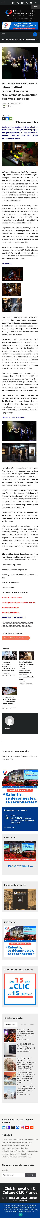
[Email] (10, 118)
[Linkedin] (8, 1127)
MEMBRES (33, 1198)
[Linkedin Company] (13, 2)
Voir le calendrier (9, 827)
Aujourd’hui (10, 1024)
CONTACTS (22, 1201)
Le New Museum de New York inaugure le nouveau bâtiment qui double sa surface (26, 1090)
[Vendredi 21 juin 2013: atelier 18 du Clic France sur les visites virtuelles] (9, 691)
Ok (21, 1215)
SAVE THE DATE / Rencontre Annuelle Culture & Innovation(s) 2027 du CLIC (23, 820)
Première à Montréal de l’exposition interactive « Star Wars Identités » (8, 666)
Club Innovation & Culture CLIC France (20, 1190)
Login (36, 7)
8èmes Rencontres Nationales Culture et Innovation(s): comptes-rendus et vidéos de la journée (25, 1033)
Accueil (4, 1198)
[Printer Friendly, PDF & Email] (7, 106)
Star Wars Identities (19, 183)
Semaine (23, 1024)
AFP (3, 578)
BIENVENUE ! (14, 1198)
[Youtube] (31, 2)
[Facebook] (22, 2)
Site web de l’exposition (11, 565)
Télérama (31, 575)
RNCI (15, 1201)
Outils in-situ (30, 83)
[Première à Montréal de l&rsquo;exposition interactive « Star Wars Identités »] (9, 655)
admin (10, 103)
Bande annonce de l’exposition (14, 570)
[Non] (37, 1210)
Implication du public (12, 83)
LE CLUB (24, 1198)
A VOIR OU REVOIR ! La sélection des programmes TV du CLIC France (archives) (26, 1047)
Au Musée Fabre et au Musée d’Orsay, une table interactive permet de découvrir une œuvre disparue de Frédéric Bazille (26, 1077)
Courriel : (5, 1170)
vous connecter (17, 756)
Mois (32, 1024)
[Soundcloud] (35, 2)
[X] (17, 2)
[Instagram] (26, 2)
